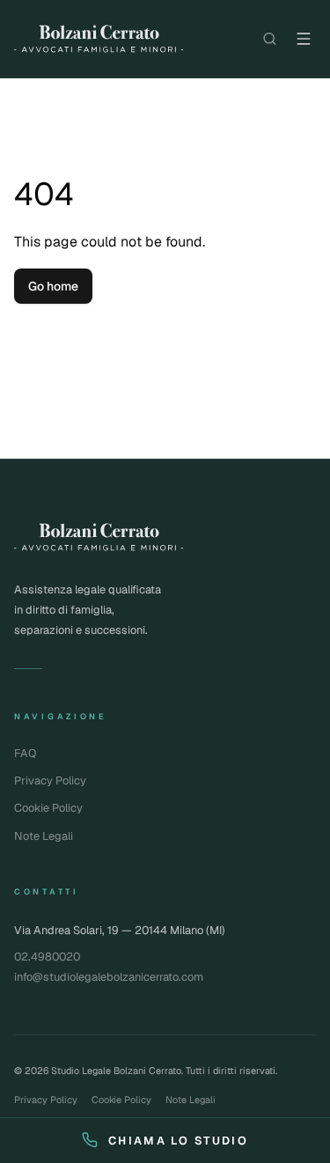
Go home (53, 286)
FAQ (25, 753)
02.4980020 (47, 956)
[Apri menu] (303, 38)
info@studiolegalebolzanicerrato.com (108, 976)
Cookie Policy (48, 807)
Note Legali (43, 835)
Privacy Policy (50, 780)
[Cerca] (269, 38)
